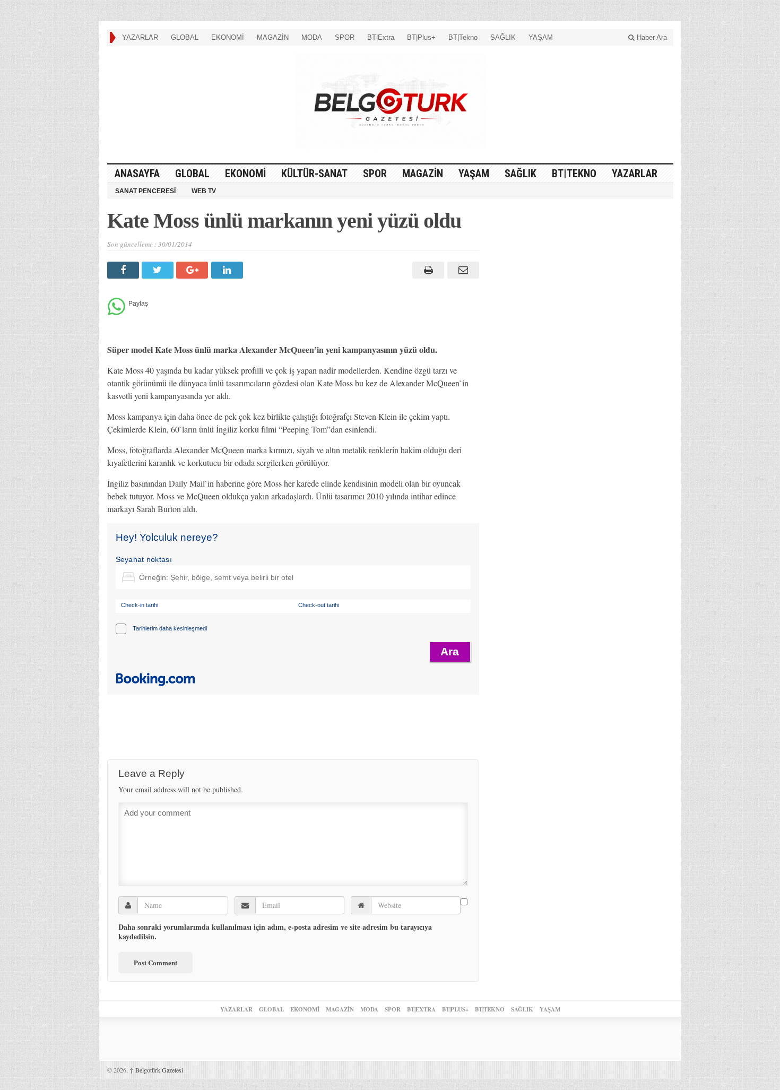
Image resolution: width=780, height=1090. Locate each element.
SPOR (344, 37)
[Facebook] (124, 270)
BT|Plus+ (421, 37)
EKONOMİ (227, 37)
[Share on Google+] (193, 270)
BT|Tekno (463, 37)
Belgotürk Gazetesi (156, 1070)
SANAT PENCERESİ (145, 191)
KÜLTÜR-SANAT (314, 173)
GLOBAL (184, 37)
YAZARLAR (140, 37)
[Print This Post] (427, 270)
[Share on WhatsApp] (116, 312)
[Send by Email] (461, 270)
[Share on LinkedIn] (228, 270)
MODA (311, 37)
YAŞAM (540, 37)
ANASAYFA (137, 173)
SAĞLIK (503, 37)
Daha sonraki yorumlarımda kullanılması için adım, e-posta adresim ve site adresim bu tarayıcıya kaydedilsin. (275, 931)
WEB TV (204, 191)
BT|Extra (380, 37)
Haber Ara (651, 37)
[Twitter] (159, 270)
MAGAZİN (273, 37)
